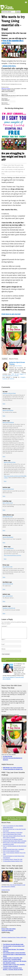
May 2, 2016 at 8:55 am (9, 548)
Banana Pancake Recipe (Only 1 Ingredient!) (13, 849)
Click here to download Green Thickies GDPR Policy (13, 937)
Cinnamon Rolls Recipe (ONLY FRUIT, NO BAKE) (14, 841)
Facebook (4, 378)
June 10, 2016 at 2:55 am (8, 583)
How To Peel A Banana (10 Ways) (11, 851)
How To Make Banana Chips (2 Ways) (12, 834)
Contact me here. (5, 890)
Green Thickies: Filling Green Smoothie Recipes (7, 7)
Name (3, 639)
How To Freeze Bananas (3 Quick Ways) (12, 832)
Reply (4, 403)
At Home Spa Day (7, 756)
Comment (4, 626)
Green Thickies (18, 365)
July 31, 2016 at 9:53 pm (8, 596)
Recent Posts (13, 359)
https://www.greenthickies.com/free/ (12, 555)
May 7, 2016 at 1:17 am (7, 566)
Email (3, 644)
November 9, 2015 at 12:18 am (9, 393)
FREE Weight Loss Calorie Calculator (12, 767)
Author (4, 359)
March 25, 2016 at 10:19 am (9, 462)
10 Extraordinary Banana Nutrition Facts (12, 861)
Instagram (22, 377)
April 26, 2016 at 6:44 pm (8, 537)
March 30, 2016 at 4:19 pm (8, 489)
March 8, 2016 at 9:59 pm (8, 410)
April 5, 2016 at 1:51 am (8, 516)
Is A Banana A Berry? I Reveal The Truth (12, 859)
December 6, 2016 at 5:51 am (9, 608)
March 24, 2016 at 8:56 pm (8, 422)
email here (11, 378)
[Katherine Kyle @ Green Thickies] (5, 371)
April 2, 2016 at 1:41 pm (8, 502)
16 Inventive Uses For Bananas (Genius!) (12, 839)
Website (3, 649)
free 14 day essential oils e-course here (12, 41)
